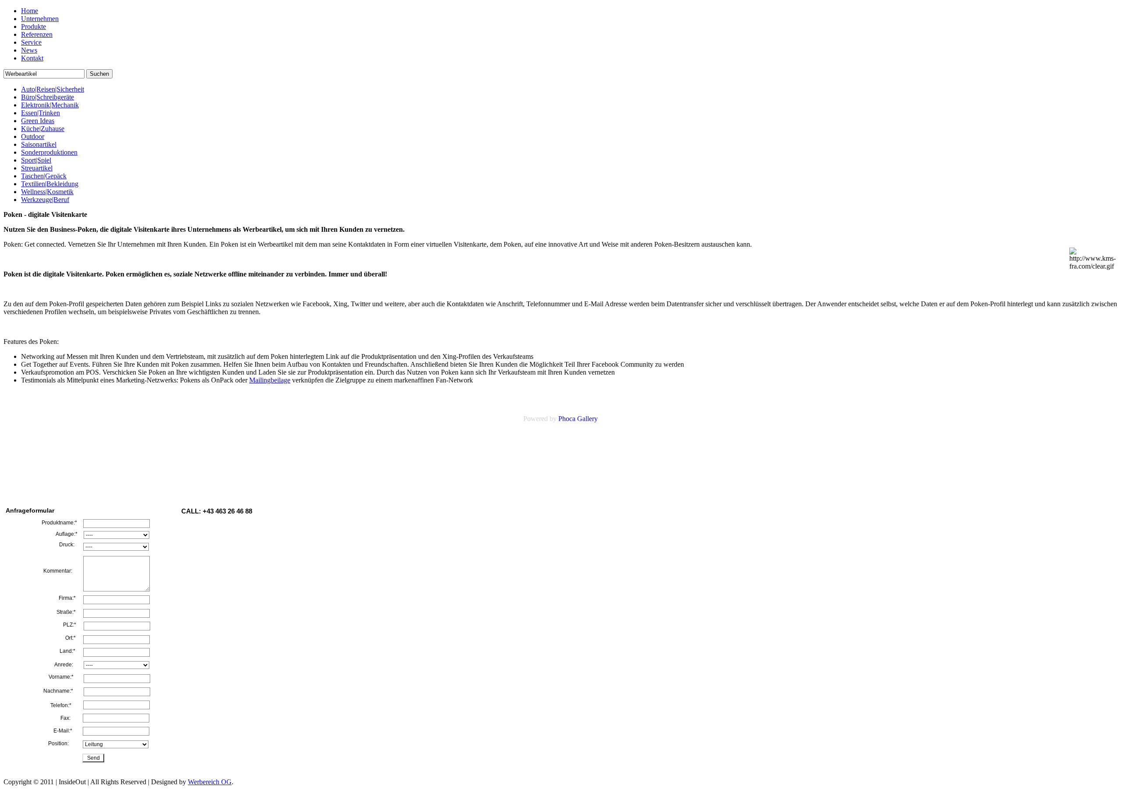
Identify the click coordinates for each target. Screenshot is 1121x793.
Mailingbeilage (269, 380)
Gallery (587, 418)
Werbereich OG (210, 782)
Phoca (566, 418)
